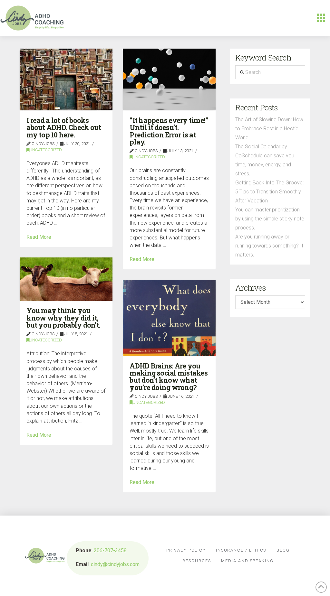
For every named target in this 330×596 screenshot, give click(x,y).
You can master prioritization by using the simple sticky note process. (269, 219)
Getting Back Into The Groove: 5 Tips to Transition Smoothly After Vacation (269, 192)
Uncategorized (45, 149)
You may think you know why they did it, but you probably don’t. (63, 318)
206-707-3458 (110, 550)
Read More (38, 237)
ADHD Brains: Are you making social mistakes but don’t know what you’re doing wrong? (169, 376)
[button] (321, 18)
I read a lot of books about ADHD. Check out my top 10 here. (63, 127)
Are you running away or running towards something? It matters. (269, 246)
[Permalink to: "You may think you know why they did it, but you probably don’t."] (66, 279)
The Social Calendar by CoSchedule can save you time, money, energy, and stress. (264, 160)
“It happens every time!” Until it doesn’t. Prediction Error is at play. (169, 131)
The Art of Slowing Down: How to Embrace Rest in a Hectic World (269, 128)
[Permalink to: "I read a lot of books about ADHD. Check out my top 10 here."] (66, 79)
